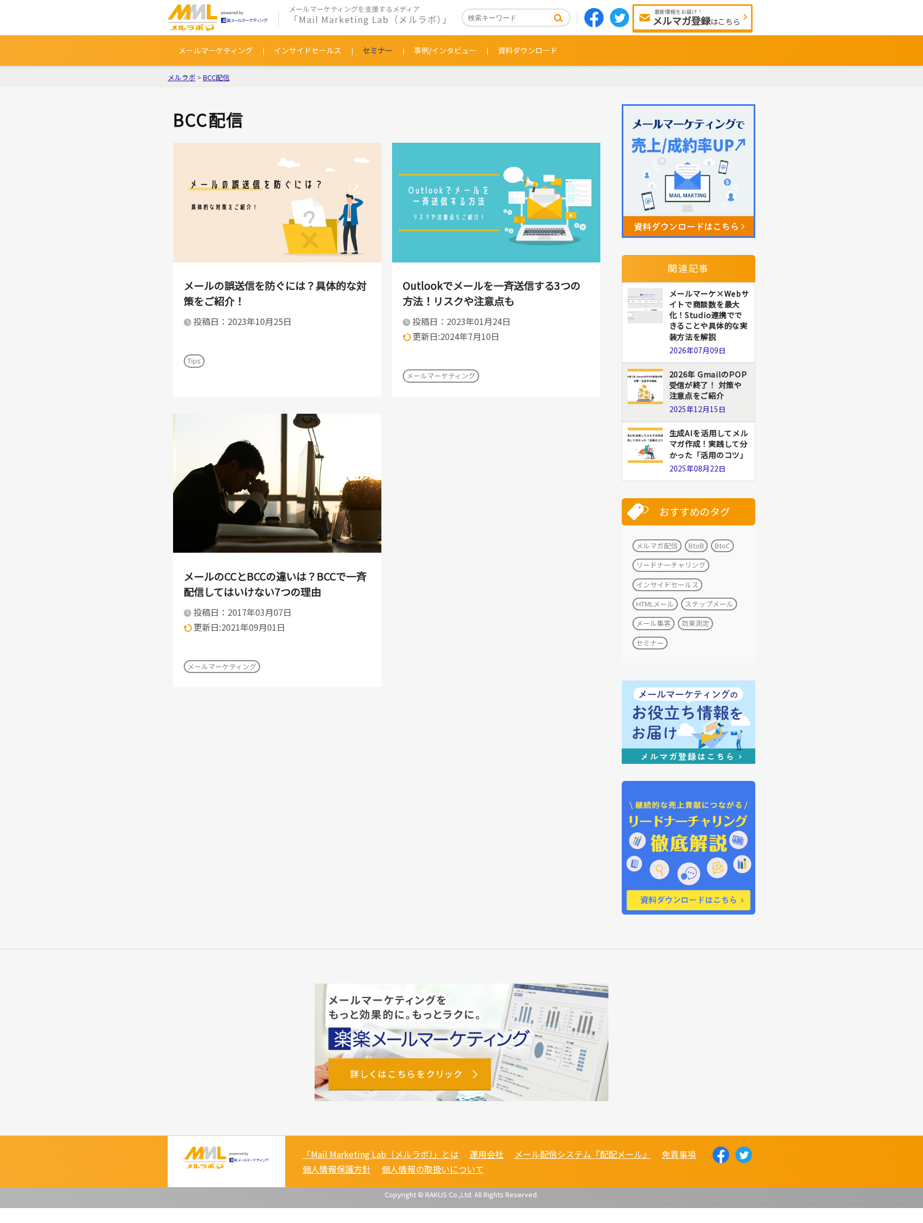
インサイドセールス (307, 50)
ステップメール (709, 604)
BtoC (722, 545)
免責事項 (679, 1154)
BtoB (696, 545)
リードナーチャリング (671, 565)
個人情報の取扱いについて (432, 1169)
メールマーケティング (215, 50)
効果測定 (695, 623)
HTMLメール (655, 604)
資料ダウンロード (528, 50)
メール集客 (653, 623)
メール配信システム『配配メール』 (582, 1154)
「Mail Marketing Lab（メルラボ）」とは (380, 1154)
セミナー (378, 50)
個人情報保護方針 (336, 1169)
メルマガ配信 (657, 545)
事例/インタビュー (445, 50)
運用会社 (487, 1154)
